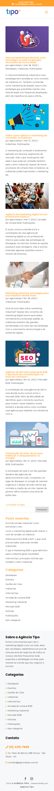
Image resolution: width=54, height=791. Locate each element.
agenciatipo (16, 65)
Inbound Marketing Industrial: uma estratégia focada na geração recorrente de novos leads (25, 60)
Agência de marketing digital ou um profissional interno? (26, 215)
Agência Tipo (27, 787)
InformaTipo (11, 593)
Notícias (9, 611)
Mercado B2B (12, 606)
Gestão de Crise (13, 584)
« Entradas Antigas (15, 504)
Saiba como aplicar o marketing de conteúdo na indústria (26, 136)
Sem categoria (12, 620)
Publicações (35, 68)
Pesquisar (42, 509)
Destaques (11, 68)
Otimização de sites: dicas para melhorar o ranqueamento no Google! (24, 456)
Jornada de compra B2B (17, 597)
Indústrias (23, 68)
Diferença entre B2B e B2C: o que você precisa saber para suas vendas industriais (25, 542)
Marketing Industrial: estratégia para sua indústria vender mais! (27, 294)
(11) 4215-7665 (18, 747)
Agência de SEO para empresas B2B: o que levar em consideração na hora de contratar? (26, 374)
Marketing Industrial (16, 602)
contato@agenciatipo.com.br (23, 762)
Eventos (9, 579)
